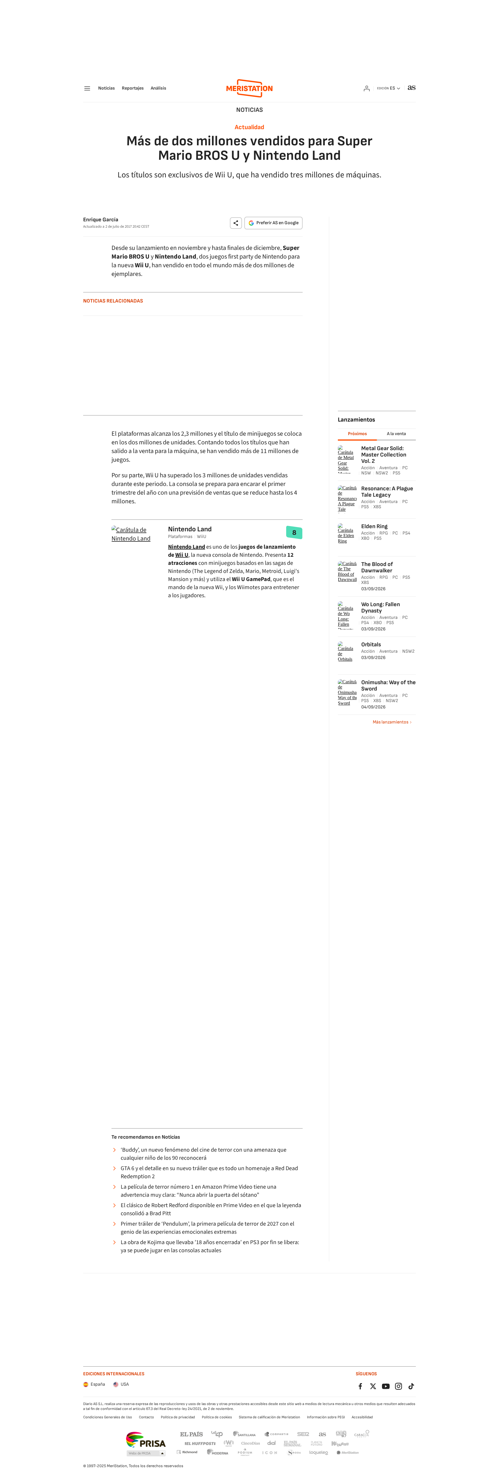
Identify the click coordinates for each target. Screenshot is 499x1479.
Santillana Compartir (276, 1433)
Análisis (158, 88)
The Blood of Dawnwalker (377, 567)
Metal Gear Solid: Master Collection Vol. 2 (383, 455)
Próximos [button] (357, 434)
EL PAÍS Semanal (292, 1443)
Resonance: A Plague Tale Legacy (387, 491)
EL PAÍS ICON (269, 1452)
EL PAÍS (191, 1433)
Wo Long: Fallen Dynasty (380, 607)
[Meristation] (249, 88)
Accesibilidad (362, 1417)
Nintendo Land (190, 529)
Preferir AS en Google (277, 223)
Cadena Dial (272, 1443)
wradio (229, 1443)
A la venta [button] (396, 434)
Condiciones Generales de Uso (107, 1417)
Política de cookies (217, 1417)
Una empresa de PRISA (146, 1439)
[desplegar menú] (87, 88)
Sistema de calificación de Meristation (269, 1417)
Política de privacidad (178, 1417)
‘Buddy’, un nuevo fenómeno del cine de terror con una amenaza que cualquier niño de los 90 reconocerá (203, 1154)
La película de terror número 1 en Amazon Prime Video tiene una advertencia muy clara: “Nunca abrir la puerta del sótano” (198, 1191)
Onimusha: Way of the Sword (388, 685)
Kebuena (340, 1443)
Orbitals (371, 644)
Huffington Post (200, 1443)
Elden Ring (374, 526)
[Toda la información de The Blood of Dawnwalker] (350, 579)
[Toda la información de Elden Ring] (347, 541)
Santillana (244, 1433)
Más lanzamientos (390, 722)
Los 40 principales (217, 1433)
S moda (294, 1452)
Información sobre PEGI (326, 1417)
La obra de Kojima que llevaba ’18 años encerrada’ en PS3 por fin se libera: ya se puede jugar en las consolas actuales (210, 1246)
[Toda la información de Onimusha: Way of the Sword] (348, 703)
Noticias (106, 88)
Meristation (347, 1452)
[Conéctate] (366, 88)
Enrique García (100, 219)
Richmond (187, 1452)
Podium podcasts (245, 1452)
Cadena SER (303, 1433)
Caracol (362, 1433)
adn (341, 1433)
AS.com (322, 1433)
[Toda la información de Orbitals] (347, 659)
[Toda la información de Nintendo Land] (136, 538)
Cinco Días (250, 1443)
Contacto (146, 1417)
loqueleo (318, 1452)
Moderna (218, 1452)
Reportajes (133, 88)
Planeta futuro (316, 1443)
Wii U (181, 555)
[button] (236, 223)
